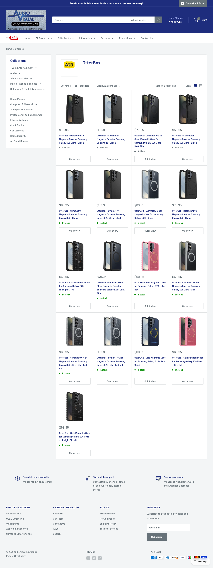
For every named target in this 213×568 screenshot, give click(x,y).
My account (175, 21)
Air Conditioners (19, 141)
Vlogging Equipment (21, 109)
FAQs (55, 528)
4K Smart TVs (13, 513)
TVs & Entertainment (22, 67)
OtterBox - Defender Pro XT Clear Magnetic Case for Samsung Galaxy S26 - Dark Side (111, 288)
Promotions (125, 38)
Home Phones (18, 98)
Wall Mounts (12, 523)
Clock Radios (17, 125)
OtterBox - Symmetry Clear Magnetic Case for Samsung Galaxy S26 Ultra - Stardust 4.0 (73, 363)
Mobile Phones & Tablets (24, 83)
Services (105, 38)
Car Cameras (17, 130)
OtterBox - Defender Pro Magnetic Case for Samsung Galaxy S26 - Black (186, 214)
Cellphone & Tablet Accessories (27, 88)
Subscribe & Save (195, 3)
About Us (58, 513)
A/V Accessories (19, 78)
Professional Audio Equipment (27, 114)
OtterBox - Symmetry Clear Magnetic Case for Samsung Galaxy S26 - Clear (148, 214)
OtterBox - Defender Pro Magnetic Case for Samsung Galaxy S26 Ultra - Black (73, 139)
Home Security (18, 135)
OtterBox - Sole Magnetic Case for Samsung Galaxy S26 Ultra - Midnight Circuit (74, 437)
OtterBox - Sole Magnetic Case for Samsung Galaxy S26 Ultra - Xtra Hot (187, 361)
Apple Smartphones (17, 528)
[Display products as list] (200, 85)
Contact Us (147, 38)
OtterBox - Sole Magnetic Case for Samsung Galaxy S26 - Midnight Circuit (74, 286)
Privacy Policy (107, 513)
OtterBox (19, 49)
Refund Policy (107, 518)
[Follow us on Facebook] (88, 558)
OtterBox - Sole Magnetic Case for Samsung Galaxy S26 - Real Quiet (150, 361)
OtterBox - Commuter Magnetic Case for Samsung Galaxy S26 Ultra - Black (186, 139)
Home (27, 38)
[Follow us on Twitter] (94, 558)
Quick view (74, 159)
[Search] (158, 20)
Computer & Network (22, 104)
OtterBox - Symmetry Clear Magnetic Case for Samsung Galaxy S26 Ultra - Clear (186, 286)
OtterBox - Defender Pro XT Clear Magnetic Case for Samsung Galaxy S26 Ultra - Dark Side (148, 141)
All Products (42, 38)
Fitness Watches (19, 119)
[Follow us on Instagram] (100, 558)
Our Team (58, 518)
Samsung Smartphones (19, 533)
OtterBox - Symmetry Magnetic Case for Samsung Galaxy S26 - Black (73, 214)
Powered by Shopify (16, 556)
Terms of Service (109, 528)
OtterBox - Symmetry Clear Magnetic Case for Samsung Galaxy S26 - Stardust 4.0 (111, 361)
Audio (13, 72)
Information (85, 38)
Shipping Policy (108, 523)
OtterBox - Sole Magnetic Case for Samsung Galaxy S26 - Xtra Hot (150, 286)
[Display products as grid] (195, 85)
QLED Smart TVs (15, 518)
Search (57, 533)
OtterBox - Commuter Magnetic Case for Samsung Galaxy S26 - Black (111, 139)
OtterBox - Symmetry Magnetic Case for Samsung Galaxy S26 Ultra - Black (111, 214)
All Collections (66, 38)
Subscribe (156, 536)
